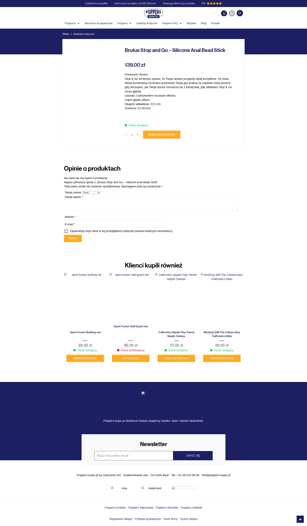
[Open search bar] (240, 13)
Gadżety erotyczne (146, 23)
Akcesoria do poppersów (99, 23)
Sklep (65, 34)
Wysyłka (191, 23)
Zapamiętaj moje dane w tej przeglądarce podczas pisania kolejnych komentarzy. (121, 231)
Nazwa (70, 216)
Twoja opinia (74, 197)
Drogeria (122, 23)
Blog (203, 23)
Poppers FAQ (170, 23)
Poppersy (70, 23)
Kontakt (215, 23)
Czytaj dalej (130, 358)
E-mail (70, 224)
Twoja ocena (74, 192)
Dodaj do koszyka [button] (85, 358)
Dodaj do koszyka (161, 134)
